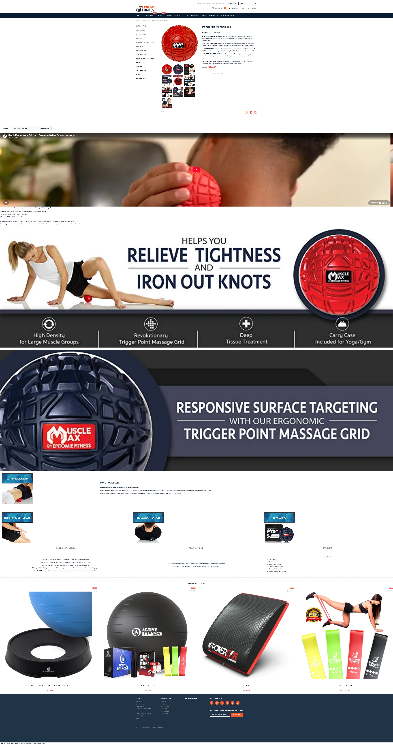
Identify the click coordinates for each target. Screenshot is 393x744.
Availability (205, 32)
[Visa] (136, 730)
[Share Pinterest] (256, 111)
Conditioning (140, 47)
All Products (141, 35)
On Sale (138, 75)
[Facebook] (222, 703)
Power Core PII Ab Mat (246, 686)
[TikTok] (238, 703)
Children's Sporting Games (145, 43)
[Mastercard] (141, 730)
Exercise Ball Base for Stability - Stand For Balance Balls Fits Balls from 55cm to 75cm (48, 686)
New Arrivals (141, 71)
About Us (163, 701)
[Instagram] (211, 703)
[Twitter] (232, 703)
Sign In (242, 8)
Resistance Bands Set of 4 (345, 686)
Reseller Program (166, 704)
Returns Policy (165, 711)
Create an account (251, 8)
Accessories (140, 31)
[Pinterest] (217, 703)
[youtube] (227, 703)
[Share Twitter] (251, 111)
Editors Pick (145, 20)
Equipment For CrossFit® (145, 59)
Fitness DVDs (140, 63)
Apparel (139, 39)
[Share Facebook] (246, 111)
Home (137, 20)
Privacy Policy (165, 708)
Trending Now (141, 79)
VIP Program (164, 713)
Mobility (139, 67)
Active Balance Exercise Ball (147, 686)
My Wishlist (234, 8)
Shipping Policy (165, 706)
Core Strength (141, 51)
